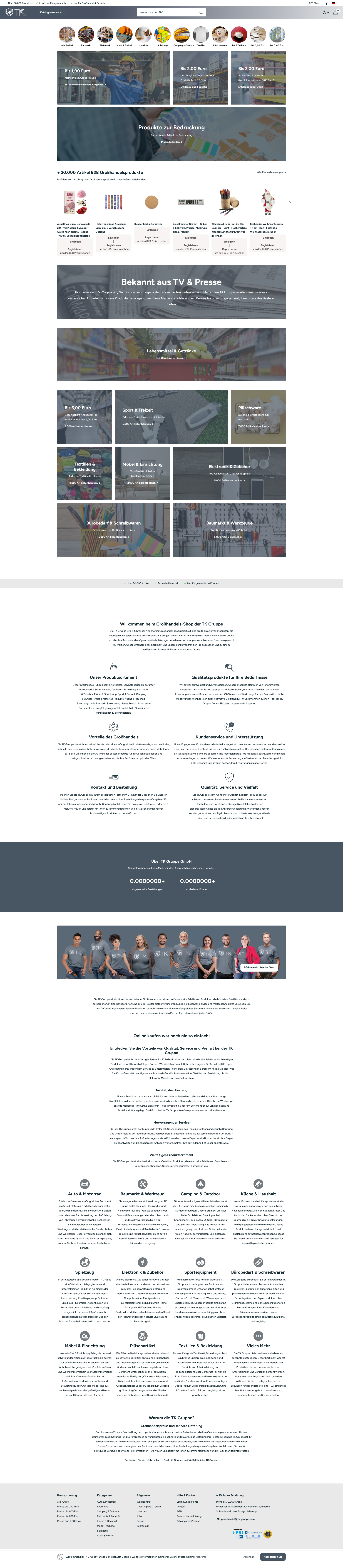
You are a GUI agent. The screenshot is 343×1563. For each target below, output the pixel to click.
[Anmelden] (326, 12)
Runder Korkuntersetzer (148, 224)
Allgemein (143, 1495)
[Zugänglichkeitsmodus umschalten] (326, 3)
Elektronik (105, 45)
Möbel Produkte (106, 1525)
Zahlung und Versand (188, 1521)
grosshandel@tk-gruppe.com (238, 1519)
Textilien (201, 45)
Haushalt (143, 45)
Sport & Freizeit (124, 45)
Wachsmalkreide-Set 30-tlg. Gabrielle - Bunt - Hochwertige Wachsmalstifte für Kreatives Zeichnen (229, 229)
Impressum (143, 1525)
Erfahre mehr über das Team (259, 967)
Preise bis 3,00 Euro (68, 1511)
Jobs (139, 1516)
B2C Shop (314, 3)
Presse (140, 1521)
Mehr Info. (201, 1556)
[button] (290, 202)
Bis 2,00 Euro (258, 45)
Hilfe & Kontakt (187, 1495)
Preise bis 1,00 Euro (68, 1506)
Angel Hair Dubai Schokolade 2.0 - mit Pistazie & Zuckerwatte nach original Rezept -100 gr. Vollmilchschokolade (73, 229)
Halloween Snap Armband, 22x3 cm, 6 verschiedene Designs (111, 227)
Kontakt (181, 1506)
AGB (179, 1511)
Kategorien (104, 1495)
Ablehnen (248, 1556)
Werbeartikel (144, 1501)
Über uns (142, 1511)
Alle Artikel (67, 45)
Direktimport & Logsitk (149, 1506)
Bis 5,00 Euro (277, 45)
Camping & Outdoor (181, 45)
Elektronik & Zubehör (108, 1516)
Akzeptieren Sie (273, 1556)
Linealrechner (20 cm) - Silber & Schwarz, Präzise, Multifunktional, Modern (190, 227)
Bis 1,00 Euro (239, 45)
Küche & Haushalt (107, 1521)
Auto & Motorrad (106, 1501)
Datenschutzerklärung (189, 1516)
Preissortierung (67, 1495)
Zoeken (201, 12)
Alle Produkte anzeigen (270, 172)
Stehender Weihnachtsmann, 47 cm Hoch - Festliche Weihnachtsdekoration (267, 227)
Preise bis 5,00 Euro (68, 1516)
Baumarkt (86, 45)
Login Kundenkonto (187, 1501)
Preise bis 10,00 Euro (69, 1521)
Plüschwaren (220, 45)
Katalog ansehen (49, 12)
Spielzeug (162, 45)
